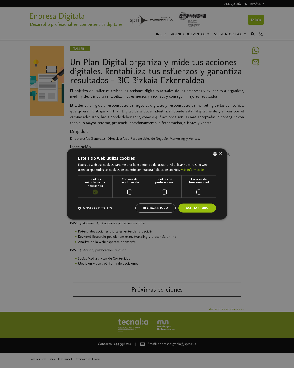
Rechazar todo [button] (155, 208)
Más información (192, 170)
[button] (95, 208)
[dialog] (147, 183)
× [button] (220, 153)
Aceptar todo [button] (197, 208)
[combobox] (215, 154)
